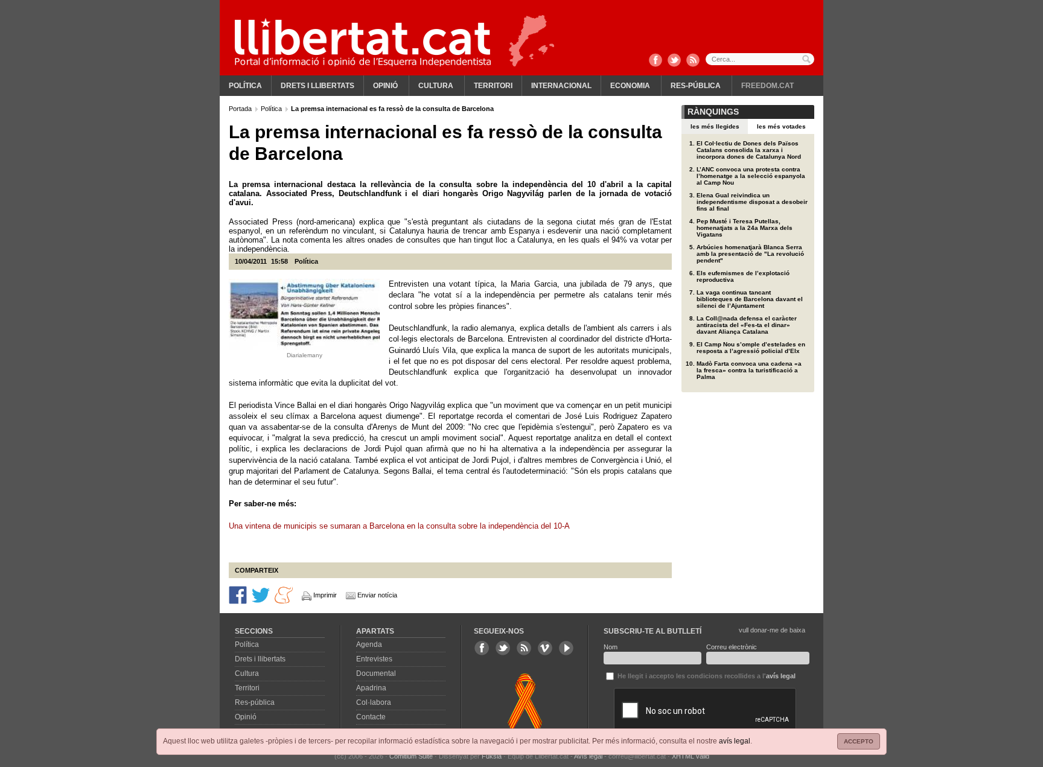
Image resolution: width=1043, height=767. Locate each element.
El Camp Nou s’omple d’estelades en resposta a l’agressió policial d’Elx (751, 347)
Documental (376, 673)
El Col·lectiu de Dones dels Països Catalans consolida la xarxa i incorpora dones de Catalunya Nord (749, 150)
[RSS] (693, 61)
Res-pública (696, 85)
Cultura (435, 85)
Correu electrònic (731, 647)
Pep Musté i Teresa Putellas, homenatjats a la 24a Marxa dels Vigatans (745, 228)
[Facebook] (655, 61)
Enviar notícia (377, 595)
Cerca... (760, 59)
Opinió (385, 85)
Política (245, 85)
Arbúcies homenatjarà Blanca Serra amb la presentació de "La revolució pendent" (750, 254)
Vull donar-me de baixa (772, 630)
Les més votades (781, 126)
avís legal (734, 741)
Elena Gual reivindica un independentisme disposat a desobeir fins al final (752, 202)
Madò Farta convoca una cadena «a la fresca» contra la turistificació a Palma (749, 370)
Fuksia (492, 756)
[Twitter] (674, 61)
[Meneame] (284, 594)
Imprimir (325, 595)
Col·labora (373, 702)
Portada (241, 108)
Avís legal (588, 756)
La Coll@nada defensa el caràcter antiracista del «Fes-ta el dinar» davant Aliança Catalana (747, 325)
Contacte (371, 717)
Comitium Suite (411, 756)
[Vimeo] (545, 648)
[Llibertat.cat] (363, 42)
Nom (610, 647)
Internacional (561, 85)
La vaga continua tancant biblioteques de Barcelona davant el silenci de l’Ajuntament (750, 299)
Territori (493, 85)
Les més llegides (715, 126)
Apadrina (371, 688)
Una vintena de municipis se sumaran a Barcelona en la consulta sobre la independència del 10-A (399, 525)
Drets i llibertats (317, 85)
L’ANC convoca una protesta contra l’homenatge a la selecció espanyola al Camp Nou (751, 176)
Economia (630, 85)
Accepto (858, 741)
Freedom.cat (767, 85)
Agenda (369, 644)
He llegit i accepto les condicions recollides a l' (706, 675)
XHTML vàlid (690, 756)
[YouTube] (566, 648)
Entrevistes (374, 659)
